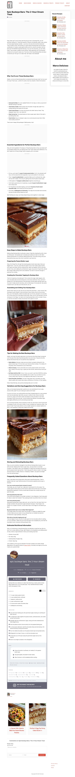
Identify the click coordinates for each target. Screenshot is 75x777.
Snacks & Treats (9, 696)
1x (40, 590)
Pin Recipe (37, 579)
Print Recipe (18, 579)
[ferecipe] (10, 5)
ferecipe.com (13, 693)
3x (44, 590)
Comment (42, 755)
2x (42, 590)
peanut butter (27, 545)
